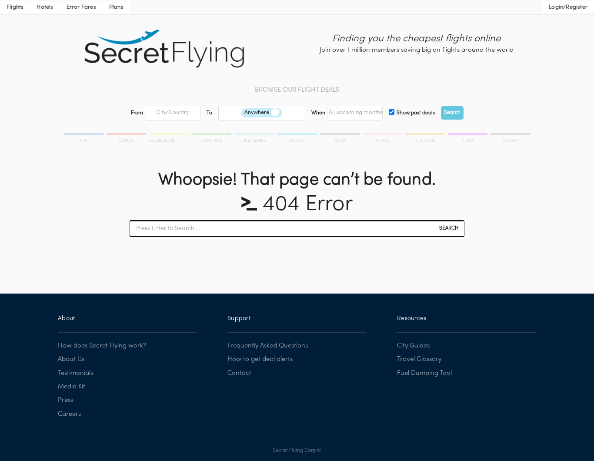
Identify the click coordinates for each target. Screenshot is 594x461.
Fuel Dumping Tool (424, 373)
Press (65, 400)
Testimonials (75, 373)
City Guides (413, 346)
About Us (71, 359)
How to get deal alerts (260, 359)
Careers (69, 414)
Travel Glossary (419, 359)
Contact (239, 373)
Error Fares (81, 7)
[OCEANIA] (510, 135)
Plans (116, 7)
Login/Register (568, 7)
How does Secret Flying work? (102, 346)
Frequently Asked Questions (267, 346)
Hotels (45, 7)
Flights (15, 7)
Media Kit (71, 387)
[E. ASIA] (468, 135)
